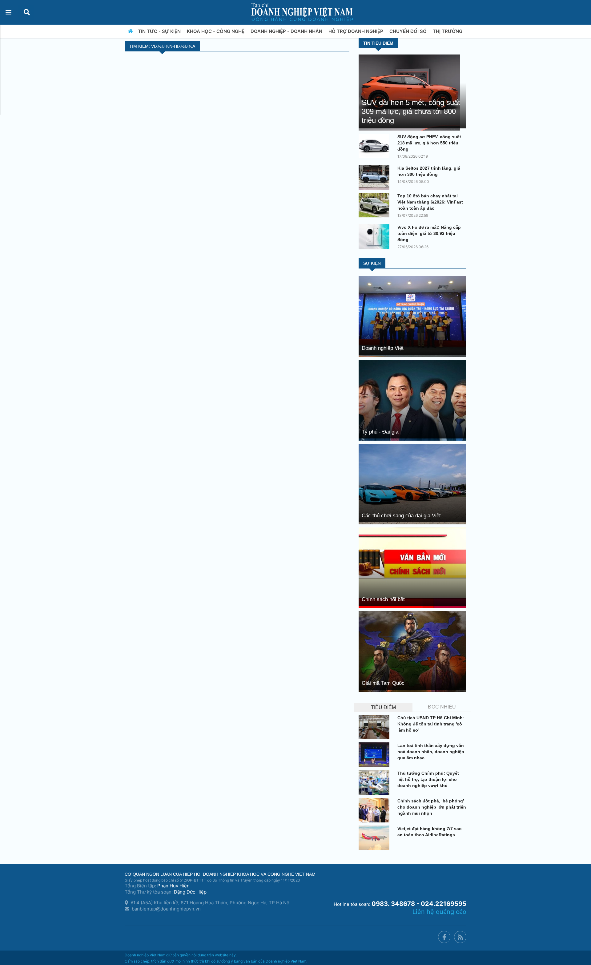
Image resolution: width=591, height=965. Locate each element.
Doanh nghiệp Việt (383, 348)
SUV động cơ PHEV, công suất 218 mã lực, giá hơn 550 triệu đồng (429, 142)
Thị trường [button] (448, 31)
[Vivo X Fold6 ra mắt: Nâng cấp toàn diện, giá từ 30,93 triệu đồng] (375, 236)
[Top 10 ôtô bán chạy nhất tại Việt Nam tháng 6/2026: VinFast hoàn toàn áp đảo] (375, 205)
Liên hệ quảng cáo (439, 911)
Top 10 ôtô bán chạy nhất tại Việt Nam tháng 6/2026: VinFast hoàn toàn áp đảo (430, 202)
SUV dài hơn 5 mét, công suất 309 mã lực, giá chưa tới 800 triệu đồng (411, 111)
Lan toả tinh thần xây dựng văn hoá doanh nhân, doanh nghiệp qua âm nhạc (430, 751)
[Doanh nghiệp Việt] (412, 316)
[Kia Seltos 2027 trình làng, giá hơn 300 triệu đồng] (375, 177)
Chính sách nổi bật (383, 599)
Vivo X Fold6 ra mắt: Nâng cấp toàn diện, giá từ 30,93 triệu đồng (429, 233)
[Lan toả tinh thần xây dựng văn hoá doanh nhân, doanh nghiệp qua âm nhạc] (375, 754)
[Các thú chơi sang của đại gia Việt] (412, 484)
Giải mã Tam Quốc (383, 683)
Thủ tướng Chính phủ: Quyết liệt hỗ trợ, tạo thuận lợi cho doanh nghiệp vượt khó (428, 779)
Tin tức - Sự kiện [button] (160, 31)
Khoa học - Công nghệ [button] (216, 31)
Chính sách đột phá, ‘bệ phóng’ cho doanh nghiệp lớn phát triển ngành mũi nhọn (431, 807)
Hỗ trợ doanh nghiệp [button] (356, 31)
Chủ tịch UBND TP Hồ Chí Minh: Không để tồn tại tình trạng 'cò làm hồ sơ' (430, 724)
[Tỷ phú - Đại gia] (412, 400)
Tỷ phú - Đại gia (380, 432)
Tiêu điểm (383, 707)
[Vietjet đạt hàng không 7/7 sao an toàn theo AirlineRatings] (375, 838)
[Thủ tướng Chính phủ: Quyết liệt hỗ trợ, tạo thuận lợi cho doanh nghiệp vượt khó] (375, 782)
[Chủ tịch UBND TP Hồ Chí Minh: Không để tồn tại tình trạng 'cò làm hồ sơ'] (375, 727)
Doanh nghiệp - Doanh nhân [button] (287, 31)
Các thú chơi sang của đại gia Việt (401, 516)
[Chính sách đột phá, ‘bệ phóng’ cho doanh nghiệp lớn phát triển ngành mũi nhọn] (375, 810)
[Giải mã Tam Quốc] (412, 651)
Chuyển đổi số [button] (408, 31)
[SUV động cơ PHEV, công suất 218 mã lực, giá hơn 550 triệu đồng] (375, 146)
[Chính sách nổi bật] (412, 567)
